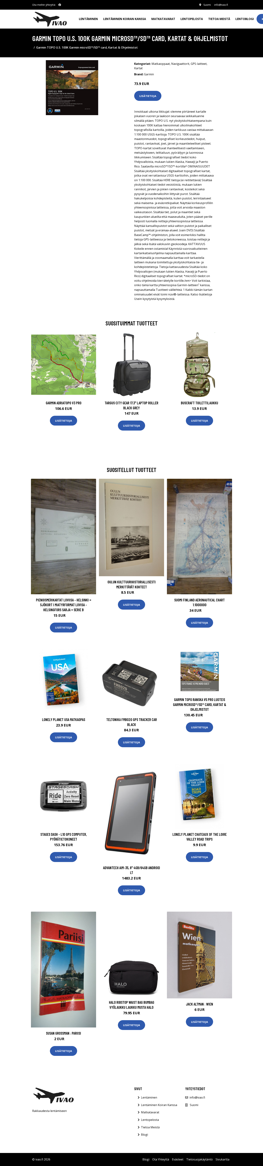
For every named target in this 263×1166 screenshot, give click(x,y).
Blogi (144, 1135)
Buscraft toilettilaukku (199, 403)
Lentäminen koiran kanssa (124, 19)
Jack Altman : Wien (199, 1004)
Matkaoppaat (161, 64)
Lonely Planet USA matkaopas (63, 719)
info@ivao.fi (221, 4)
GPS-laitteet (199, 64)
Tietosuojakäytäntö (199, 1159)
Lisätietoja (147, 96)
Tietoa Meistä (150, 1127)
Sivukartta (222, 1159)
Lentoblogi (244, 19)
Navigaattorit (180, 64)
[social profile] (59, 4)
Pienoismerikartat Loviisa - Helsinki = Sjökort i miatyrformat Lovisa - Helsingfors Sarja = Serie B (63, 605)
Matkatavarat (163, 19)
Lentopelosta (192, 19)
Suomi (207, 4)
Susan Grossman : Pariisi (63, 1033)
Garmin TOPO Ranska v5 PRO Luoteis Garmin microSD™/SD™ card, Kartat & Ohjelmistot (199, 704)
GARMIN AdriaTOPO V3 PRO (63, 403)
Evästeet (177, 1159)
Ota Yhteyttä (160, 1159)
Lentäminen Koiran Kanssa (159, 1105)
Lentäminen (88, 19)
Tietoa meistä (219, 19)
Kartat (138, 68)
